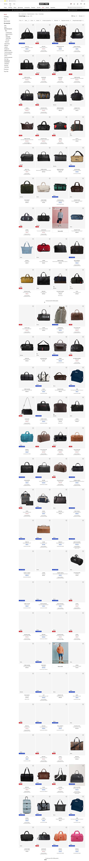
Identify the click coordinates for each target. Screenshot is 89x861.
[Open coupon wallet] (71, 4)
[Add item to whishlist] (33, 25)
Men (10, 3)
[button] (74, 16)
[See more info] (27, 51)
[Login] (74, 4)
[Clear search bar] (84, 7)
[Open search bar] (68, 7)
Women (5, 3)
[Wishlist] (81, 4)
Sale (26, 20)
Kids (14, 3)
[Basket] (84, 4)
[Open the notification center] (77, 4)
